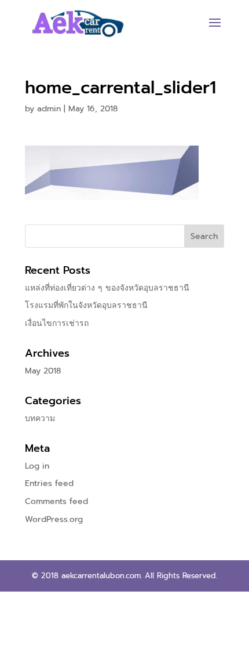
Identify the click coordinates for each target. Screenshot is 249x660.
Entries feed (49, 483)
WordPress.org (54, 519)
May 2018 (43, 371)
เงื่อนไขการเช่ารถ (57, 323)
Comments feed (56, 501)
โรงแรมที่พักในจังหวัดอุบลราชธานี (86, 305)
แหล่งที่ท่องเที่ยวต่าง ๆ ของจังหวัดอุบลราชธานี (107, 288)
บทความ (40, 418)
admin (49, 109)
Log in (37, 466)
